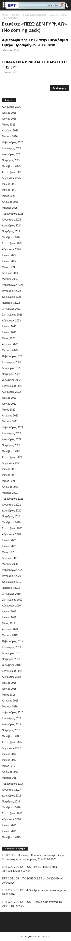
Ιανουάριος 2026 (11, 148)
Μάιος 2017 (8, 765)
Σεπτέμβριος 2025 (12, 172)
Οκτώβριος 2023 (11, 308)
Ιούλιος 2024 (9, 255)
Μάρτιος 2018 (10, 706)
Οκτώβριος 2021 (11, 451)
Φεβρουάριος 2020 (12, 569)
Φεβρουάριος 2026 (12, 142)
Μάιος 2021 (8, 480)
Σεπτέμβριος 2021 (12, 457)
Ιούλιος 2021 (9, 469)
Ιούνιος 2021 (9, 474)
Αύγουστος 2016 (11, 819)
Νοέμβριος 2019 (11, 587)
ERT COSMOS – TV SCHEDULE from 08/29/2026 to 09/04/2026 (32, 880)
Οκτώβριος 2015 (11, 837)
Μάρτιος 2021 (10, 492)
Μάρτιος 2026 (10, 136)
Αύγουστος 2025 (11, 178)
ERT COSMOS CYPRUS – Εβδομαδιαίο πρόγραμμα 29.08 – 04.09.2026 (32, 904)
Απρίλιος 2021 (10, 486)
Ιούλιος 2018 (9, 682)
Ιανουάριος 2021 (11, 504)
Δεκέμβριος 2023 (11, 296)
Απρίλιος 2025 (10, 201)
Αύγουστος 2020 (11, 534)
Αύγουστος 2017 (11, 748)
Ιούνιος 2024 (9, 261)
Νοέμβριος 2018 (11, 659)
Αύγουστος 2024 (11, 249)
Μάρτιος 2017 (10, 777)
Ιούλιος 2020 (9, 540)
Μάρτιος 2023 (10, 350)
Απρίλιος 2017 (10, 771)
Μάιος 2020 (8, 552)
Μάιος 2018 (8, 694)
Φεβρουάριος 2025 (12, 213)
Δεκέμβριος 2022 (11, 368)
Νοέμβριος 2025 (11, 160)
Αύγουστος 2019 (11, 605)
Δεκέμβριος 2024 (11, 225)
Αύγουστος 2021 (11, 463)
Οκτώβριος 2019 (11, 593)
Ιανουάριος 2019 (11, 647)
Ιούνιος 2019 (9, 617)
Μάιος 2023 (8, 338)
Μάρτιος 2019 (10, 635)
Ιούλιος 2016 (9, 825)
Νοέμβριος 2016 (11, 801)
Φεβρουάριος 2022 (12, 427)
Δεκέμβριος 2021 (11, 439)
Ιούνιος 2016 (9, 831)
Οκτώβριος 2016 (11, 807)
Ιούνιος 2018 (9, 688)
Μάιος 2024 (8, 267)
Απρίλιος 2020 (10, 558)
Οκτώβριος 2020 (11, 522)
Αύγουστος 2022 (11, 391)
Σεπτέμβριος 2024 (12, 243)
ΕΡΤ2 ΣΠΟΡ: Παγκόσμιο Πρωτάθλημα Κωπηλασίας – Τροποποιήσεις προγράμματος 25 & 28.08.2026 (33, 857)
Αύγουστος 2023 (11, 320)
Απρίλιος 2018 (10, 700)
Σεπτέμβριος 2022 (12, 385)
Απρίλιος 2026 (10, 130)
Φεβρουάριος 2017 (12, 783)
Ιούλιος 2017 (9, 754)
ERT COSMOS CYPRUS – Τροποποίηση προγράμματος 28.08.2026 (34, 892)
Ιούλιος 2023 (9, 326)
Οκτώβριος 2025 (11, 166)
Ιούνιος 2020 (9, 546)
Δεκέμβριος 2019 (11, 581)
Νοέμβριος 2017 (11, 730)
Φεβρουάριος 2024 (12, 284)
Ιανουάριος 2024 (11, 290)
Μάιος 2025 (8, 195)
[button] (65, 5)
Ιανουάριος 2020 (11, 575)
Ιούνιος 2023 (9, 332)
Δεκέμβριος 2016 (11, 795)
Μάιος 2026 (8, 124)
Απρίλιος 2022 (10, 415)
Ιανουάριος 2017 (11, 789)
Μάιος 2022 (8, 409)
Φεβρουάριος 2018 (12, 712)
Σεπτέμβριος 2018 (12, 670)
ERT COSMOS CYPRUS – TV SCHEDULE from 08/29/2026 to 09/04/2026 (30, 869)
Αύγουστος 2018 (11, 676)
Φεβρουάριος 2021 (12, 498)
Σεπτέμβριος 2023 (12, 314)
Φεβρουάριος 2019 (12, 641)
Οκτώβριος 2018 (11, 664)
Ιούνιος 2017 (9, 760)
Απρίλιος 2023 (10, 344)
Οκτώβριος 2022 (11, 379)
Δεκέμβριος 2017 (11, 724)
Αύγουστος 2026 (11, 106)
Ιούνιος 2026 (9, 118)
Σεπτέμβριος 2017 (12, 742)
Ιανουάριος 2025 (11, 219)
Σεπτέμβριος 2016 (12, 813)
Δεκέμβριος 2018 (11, 653)
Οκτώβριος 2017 (11, 736)
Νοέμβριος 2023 (11, 302)
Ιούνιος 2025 (9, 189)
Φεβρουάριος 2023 (12, 356)
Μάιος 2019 (8, 623)
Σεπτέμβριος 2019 (12, 599)
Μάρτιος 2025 (10, 207)
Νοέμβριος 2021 (11, 445)
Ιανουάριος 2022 (11, 433)
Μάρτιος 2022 (10, 421)
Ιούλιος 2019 (9, 611)
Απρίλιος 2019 (10, 629)
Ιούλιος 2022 (9, 397)
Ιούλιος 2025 (9, 183)
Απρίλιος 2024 (10, 273)
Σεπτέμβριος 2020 (12, 528)
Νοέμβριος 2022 (11, 374)
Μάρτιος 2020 (10, 564)
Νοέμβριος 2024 (11, 231)
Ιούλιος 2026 (9, 112)
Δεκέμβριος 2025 (11, 154)
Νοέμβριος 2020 (11, 516)
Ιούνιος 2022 (9, 403)
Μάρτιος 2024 (10, 279)
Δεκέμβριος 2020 (11, 510)
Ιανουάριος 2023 (11, 362)
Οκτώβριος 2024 (11, 237)
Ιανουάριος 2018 (11, 718)
